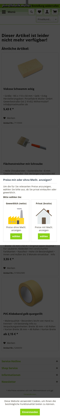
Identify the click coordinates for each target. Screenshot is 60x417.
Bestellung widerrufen (45, 5)
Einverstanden (30, 412)
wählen (16, 236)
